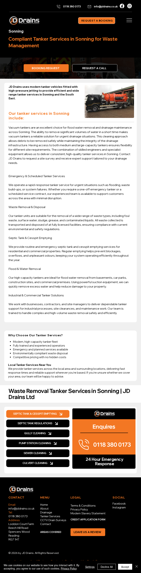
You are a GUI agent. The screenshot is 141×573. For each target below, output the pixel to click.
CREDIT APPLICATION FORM (87, 519)
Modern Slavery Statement (88, 513)
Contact (45, 524)
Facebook (119, 503)
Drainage (46, 512)
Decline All (107, 567)
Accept (125, 567)
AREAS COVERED (50, 532)
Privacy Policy (79, 509)
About (44, 508)
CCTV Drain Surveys (53, 520)
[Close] (136, 566)
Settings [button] (90, 567)
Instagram (119, 507)
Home (44, 504)
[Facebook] (122, 6)
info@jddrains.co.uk (21, 508)
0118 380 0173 (18, 516)
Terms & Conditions (83, 505)
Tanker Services (50, 516)
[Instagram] (129, 6)
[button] (94, 68)
